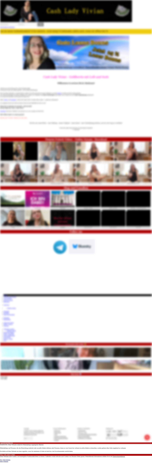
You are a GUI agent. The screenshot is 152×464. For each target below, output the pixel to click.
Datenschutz (57, 432)
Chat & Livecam (8, 300)
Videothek (6, 311)
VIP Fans (6, 326)
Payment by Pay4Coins (30, 434)
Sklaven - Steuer (8, 339)
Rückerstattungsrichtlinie (61, 438)
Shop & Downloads (9, 314)
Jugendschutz (82, 430)
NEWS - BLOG (8, 324)
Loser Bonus (7, 337)
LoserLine (6, 305)
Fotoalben (13, 100)
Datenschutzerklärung (119, 456)
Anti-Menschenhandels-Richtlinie (87, 434)
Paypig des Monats (9, 332)
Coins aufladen (8, 298)
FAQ (5, 340)
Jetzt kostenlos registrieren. (7, 27)
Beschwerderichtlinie (84, 436)
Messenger (7, 301)
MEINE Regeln (11, 331)
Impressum (57, 430)
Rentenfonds (7, 319)
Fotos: (4, 378)
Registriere (3, 111)
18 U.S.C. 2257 (82, 432)
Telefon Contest (11, 308)
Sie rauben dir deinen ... (76, 357)
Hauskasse (6, 318)
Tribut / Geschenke (9, 334)
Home (5, 295)
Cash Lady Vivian (9, 322)
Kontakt (56, 440)
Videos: (4, 377)
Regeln (59, 93)
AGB (55, 434)
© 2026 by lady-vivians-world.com (33, 430)
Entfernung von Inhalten (85, 438)
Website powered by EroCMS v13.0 (34, 432)
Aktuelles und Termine (10, 297)
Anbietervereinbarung (60, 436)
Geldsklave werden (9, 329)
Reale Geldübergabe (9, 335)
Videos (6, 100)
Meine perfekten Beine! (76, 370)
